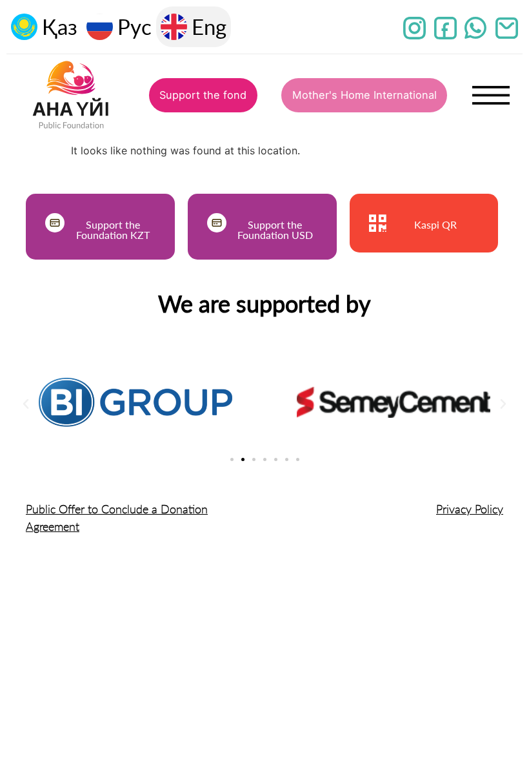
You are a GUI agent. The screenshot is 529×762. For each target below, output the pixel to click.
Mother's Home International (364, 94)
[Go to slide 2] (243, 459)
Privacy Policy (469, 509)
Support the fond (202, 94)
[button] (25, 404)
